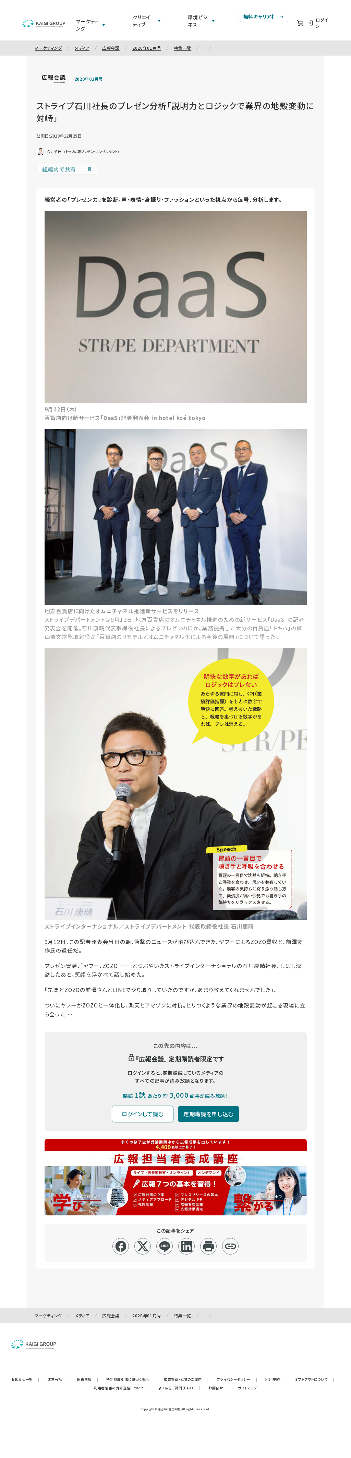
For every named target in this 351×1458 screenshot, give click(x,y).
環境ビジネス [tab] (198, 21)
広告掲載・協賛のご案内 (186, 1379)
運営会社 (58, 1379)
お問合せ (219, 1387)
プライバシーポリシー (237, 1379)
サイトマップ (247, 1387)
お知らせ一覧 (25, 1379)
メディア (82, 48)
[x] (142, 1246)
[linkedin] (186, 1246)
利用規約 (276, 1379)
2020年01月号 (146, 48)
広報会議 (111, 48)
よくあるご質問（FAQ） (179, 1387)
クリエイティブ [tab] (141, 21)
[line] (164, 1246)
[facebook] (121, 1246)
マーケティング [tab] (87, 25)
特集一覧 (182, 48)
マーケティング (48, 48)
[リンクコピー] (230, 1246)
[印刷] (208, 1246)
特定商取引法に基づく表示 (131, 1379)
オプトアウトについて (314, 1379)
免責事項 (87, 1379)
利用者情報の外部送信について (122, 1387)
